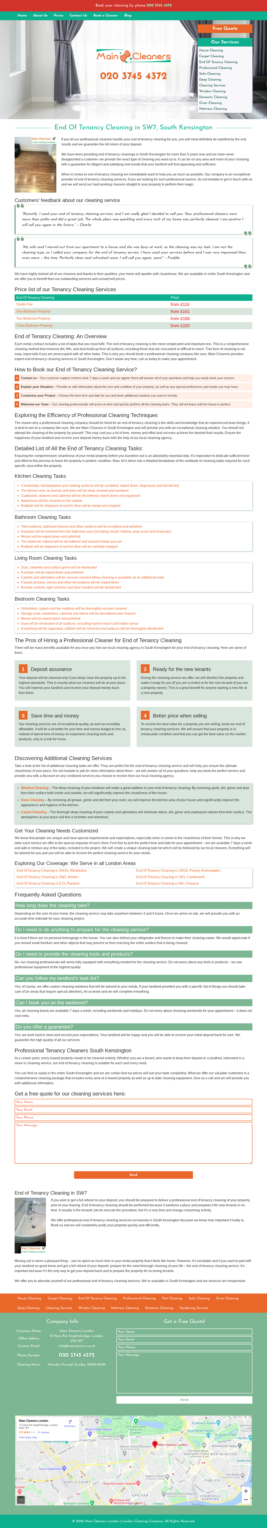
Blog (127, 15)
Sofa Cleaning (209, 74)
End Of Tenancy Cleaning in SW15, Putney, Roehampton (178, 870)
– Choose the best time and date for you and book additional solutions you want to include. (99, 395)
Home (22, 15)
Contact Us (78, 15)
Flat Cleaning (172, 1298)
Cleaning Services (212, 85)
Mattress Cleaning (213, 109)
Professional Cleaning (215, 68)
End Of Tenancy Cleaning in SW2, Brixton (47, 877)
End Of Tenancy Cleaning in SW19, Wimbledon (52, 870)
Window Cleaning (212, 91)
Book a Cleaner (105, 15)
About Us (40, 15)
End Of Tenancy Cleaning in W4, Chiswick (167, 883)
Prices (58, 15)
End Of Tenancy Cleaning (218, 62)
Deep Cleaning (210, 79)
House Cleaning (211, 50)
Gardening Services (194, 1308)
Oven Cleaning (210, 103)
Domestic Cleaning (213, 97)
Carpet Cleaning (211, 56)
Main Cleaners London (102, 1521)
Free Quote (225, 28)
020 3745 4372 (159, 6)
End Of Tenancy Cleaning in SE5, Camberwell (170, 877)
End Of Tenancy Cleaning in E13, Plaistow (48, 883)
